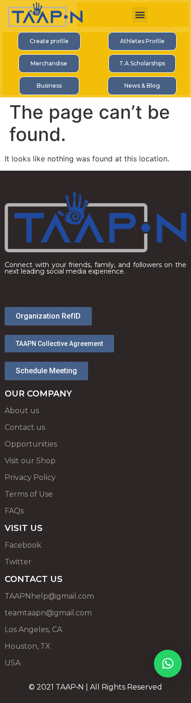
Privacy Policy (30, 477)
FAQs (14, 510)
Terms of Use (29, 494)
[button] (139, 14)
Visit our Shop (30, 460)
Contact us (25, 427)
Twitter (18, 561)
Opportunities (31, 444)
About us (22, 410)
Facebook (23, 545)
